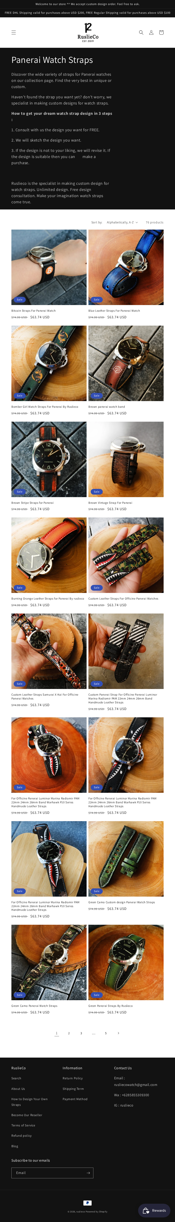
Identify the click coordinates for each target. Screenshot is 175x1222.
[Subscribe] (88, 1173)
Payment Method (75, 1099)
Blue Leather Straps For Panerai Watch (114, 311)
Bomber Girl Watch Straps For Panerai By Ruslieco (44, 407)
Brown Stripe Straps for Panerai (32, 503)
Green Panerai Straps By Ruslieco (110, 1006)
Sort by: (96, 222)
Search (16, 1078)
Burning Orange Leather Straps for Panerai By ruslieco (47, 598)
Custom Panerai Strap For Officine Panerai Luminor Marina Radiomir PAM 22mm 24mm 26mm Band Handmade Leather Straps (122, 698)
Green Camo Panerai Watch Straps (34, 1006)
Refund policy (21, 1136)
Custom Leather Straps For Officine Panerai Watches (123, 598)
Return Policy (72, 1078)
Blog (14, 1146)
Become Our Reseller (26, 1115)
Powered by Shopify (97, 1211)
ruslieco (80, 1211)
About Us (18, 1089)
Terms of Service (23, 1125)
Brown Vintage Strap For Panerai (110, 503)
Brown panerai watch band (106, 407)
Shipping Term (73, 1089)
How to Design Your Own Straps (29, 1102)
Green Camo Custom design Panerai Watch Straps (121, 902)
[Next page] (118, 1033)
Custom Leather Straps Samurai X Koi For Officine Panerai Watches (44, 696)
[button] (14, 32)
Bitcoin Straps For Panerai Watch (33, 311)
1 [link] (57, 1033)
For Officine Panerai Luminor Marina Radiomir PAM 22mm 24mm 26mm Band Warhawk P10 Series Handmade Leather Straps (45, 802)
